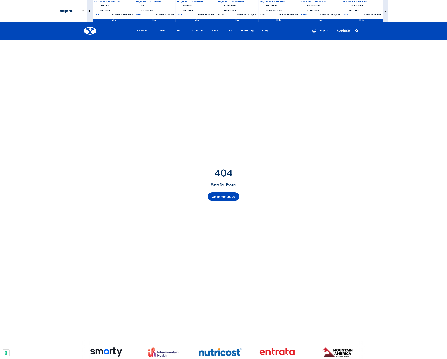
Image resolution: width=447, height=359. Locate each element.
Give (229, 30)
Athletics (197, 30)
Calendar (143, 30)
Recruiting (247, 30)
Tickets (178, 30)
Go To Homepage (223, 196)
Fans (215, 30)
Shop (265, 30)
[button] (90, 11)
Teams (161, 30)
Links (113, 20)
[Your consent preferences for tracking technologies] (6, 353)
